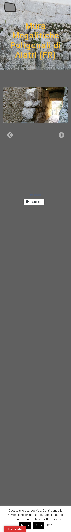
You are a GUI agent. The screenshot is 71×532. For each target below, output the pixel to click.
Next (60, 134)
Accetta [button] (25, 525)
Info (49, 525)
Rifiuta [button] (39, 525)
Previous (9, 134)
